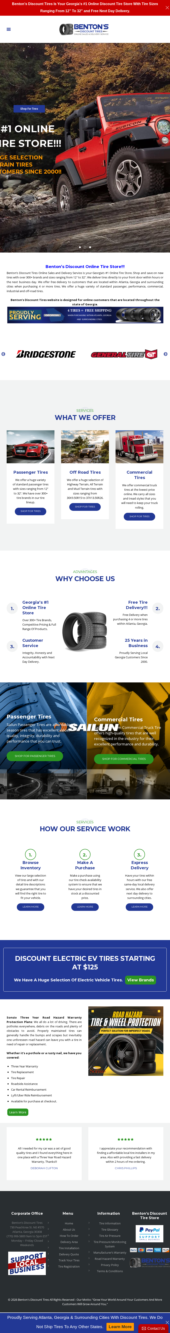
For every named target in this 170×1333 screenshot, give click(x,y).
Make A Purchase (85, 865)
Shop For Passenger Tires (35, 756)
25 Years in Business (136, 643)
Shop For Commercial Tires (124, 758)
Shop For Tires (29, 108)
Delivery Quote (69, 1254)
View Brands (140, 980)
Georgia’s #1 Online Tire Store (35, 607)
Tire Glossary (109, 1229)
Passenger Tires (30, 472)
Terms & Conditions (110, 1271)
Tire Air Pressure (109, 1236)
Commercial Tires (139, 475)
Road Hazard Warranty (110, 1259)
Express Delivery (140, 865)
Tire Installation (69, 1248)
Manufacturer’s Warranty (109, 1252)
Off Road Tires (85, 472)
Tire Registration (69, 1266)
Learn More (17, 1112)
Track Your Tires (69, 1260)
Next (165, 354)
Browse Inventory (30, 865)
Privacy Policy (110, 1265)
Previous (3, 354)
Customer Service (32, 643)
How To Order (69, 1236)
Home (69, 1223)
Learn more (31, 906)
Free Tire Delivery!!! (137, 605)
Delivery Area (69, 1242)
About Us (69, 1229)
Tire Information (110, 1223)
